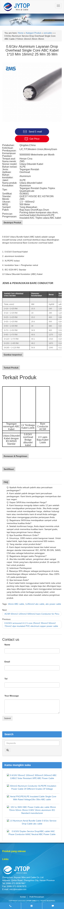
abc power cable (53, 604)
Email (7, 661)
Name (7, 644)
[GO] (8, 750)
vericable (47, 33)
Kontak (23, 897)
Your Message (11, 696)
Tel (5, 678)
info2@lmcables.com (17, 889)
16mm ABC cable (16, 604)
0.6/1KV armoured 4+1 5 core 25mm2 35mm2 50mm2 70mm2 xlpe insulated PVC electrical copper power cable (31, 624)
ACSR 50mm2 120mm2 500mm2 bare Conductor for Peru (31, 614)
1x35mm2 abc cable (34, 604)
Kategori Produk (33, 33)
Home (21, 33)
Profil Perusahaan (36, 897)
